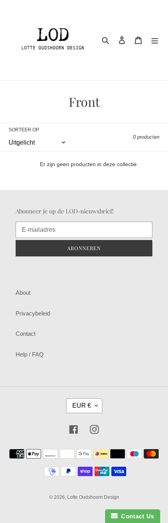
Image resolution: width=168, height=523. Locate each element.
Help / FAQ (30, 354)
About (23, 292)
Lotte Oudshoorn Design (93, 497)
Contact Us (136, 516)
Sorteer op (24, 130)
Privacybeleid (33, 313)
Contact (26, 333)
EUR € (81, 405)
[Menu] (155, 40)
